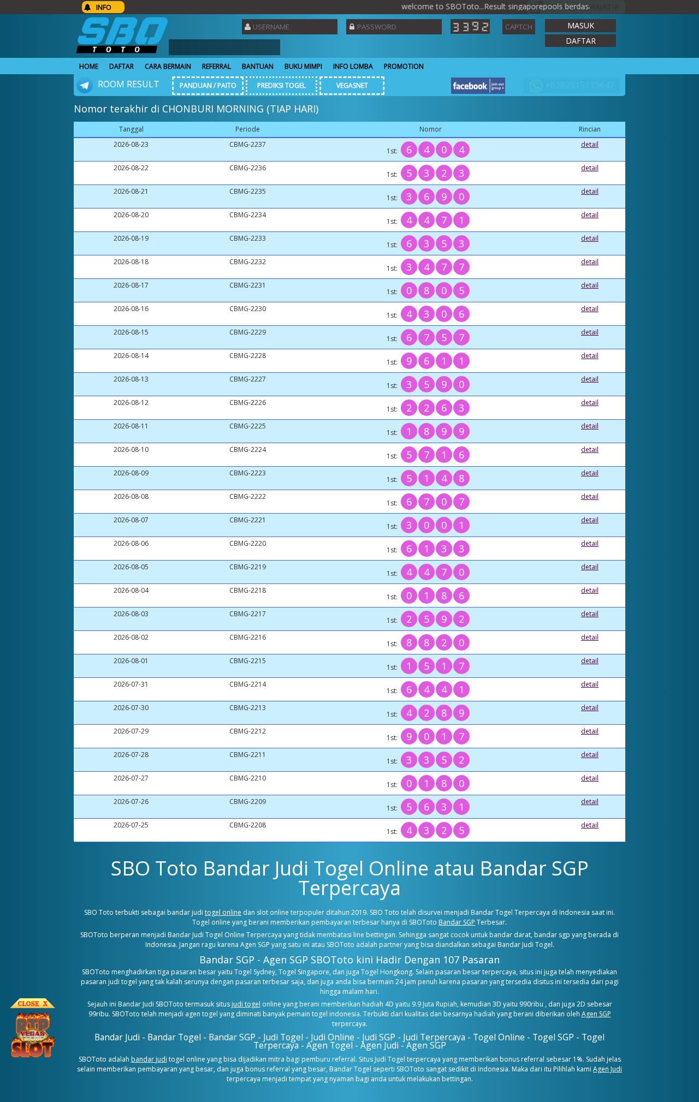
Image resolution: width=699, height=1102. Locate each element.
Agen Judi (607, 1069)
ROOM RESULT (127, 84)
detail (590, 144)
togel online (223, 912)
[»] (576, 7)
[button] (580, 25)
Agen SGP (596, 1013)
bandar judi (149, 1059)
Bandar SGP (457, 922)
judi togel (246, 1004)
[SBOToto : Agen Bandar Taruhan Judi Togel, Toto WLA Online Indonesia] (122, 53)
